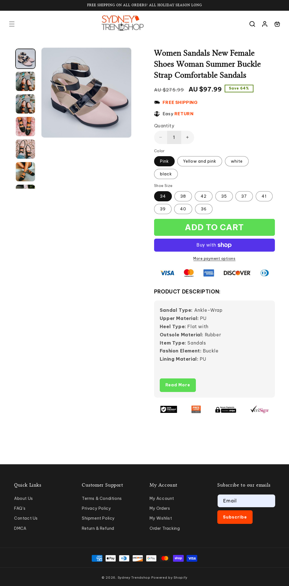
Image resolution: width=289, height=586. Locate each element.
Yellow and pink (199, 161)
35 (224, 196)
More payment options (214, 258)
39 (163, 209)
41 (264, 196)
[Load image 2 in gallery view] (25, 81)
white (237, 161)
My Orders (160, 508)
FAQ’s (20, 508)
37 (244, 196)
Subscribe (235, 517)
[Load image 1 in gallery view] (25, 59)
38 (183, 196)
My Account (162, 498)
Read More (177, 384)
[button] (12, 24)
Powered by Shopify (169, 578)
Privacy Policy (96, 508)
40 (183, 209)
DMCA (20, 528)
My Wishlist (161, 518)
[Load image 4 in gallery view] (25, 126)
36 (204, 209)
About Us (23, 498)
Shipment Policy (98, 518)
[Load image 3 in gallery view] (25, 104)
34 (163, 196)
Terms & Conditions (102, 498)
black (166, 174)
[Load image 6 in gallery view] (25, 172)
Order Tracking (165, 528)
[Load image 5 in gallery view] (25, 149)
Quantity (164, 125)
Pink (164, 161)
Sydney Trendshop (134, 578)
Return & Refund (98, 528)
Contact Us (26, 518)
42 (204, 196)
